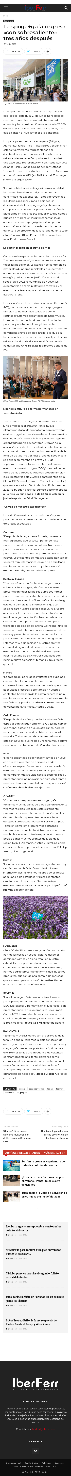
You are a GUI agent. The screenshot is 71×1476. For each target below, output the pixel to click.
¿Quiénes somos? (13, 1463)
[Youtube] (35, 1451)
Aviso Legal (51, 1466)
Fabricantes (8, 21)
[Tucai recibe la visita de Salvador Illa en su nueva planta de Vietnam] (11, 1196)
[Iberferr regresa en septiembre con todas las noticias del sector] (11, 1165)
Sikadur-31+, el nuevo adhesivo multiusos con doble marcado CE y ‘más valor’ (17, 1136)
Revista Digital (31, 1463)
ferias (50, 1089)
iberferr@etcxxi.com (43, 1429)
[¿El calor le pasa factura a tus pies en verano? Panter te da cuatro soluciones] (11, 1181)
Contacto (59, 1463)
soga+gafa (22, 1092)
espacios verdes (36, 1089)
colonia (22, 1089)
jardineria (9, 1092)
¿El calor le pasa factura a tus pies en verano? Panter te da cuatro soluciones (43, 1180)
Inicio (5, 15)
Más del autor (54, 1152)
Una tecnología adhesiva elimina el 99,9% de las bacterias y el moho (54, 1135)
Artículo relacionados (22, 1152)
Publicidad (46, 1463)
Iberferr (59, 1089)
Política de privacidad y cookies (28, 1466)
